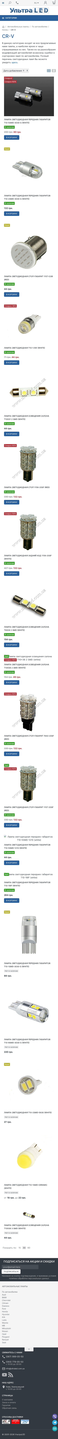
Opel (4, 1334)
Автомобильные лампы (18, 26)
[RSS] (10, 1374)
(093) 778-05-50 (14, 1361)
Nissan (5, 1331)
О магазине (7, 1399)
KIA (3, 1317)
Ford (4, 1309)
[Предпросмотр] (29, 96)
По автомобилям (39, 26)
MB (3, 1325)
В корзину (11, 137)
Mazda (5, 1323)
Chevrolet (6, 1300)
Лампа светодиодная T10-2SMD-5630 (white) (28, 1112)
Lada (4, 1320)
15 (19, 1247)
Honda (5, 30)
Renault (5, 1339)
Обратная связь (9, 1408)
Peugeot (5, 1337)
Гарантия (6, 1405)
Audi (4, 1295)
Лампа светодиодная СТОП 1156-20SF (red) (27, 487)
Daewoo (5, 1306)
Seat (4, 1342)
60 (29, 1247)
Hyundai (5, 1314)
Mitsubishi (6, 1328)
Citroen (5, 1303)
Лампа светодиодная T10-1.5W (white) (24, 348)
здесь (14, 62)
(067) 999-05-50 (14, 1356)
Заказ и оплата (9, 1402)
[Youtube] (4, 1374)
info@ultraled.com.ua (15, 1368)
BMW (4, 1297)
